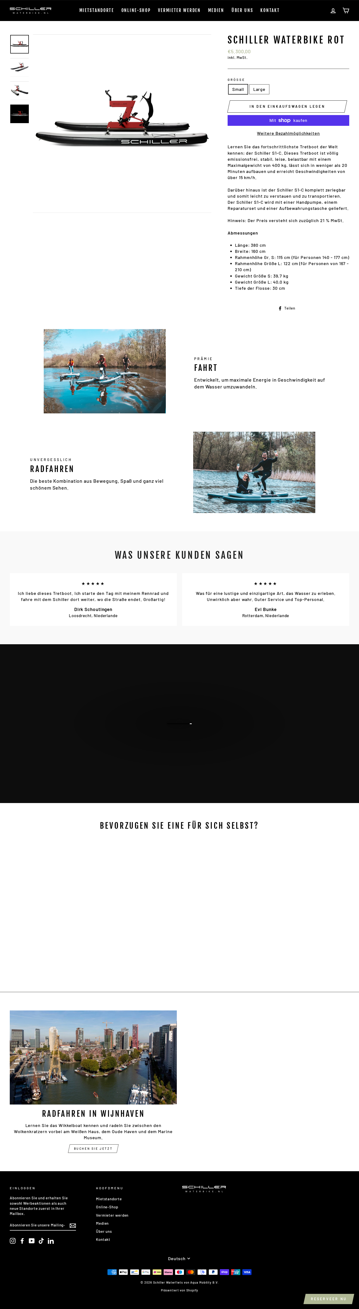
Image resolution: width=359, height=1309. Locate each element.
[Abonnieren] (73, 1225)
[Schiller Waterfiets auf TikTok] (41, 1241)
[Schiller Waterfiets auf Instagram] (13, 1241)
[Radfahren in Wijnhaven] (93, 1057)
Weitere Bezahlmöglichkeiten (288, 133)
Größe (236, 79)
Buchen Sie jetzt (179, 757)
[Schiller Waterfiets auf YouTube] (32, 1241)
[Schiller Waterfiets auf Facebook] (22, 1241)
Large (259, 89)
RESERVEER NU (329, 1299)
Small (238, 89)
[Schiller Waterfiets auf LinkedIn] (51, 1241)
